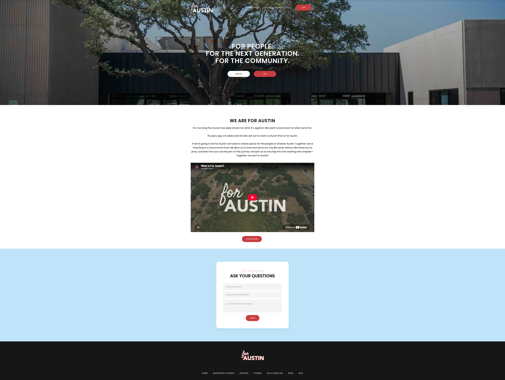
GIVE (303, 7)
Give (301, 373)
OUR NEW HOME (252, 239)
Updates (267, 7)
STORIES (279, 7)
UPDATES (238, 74)
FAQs (290, 373)
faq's (289, 7)
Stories (258, 373)
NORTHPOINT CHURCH (223, 373)
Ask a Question (275, 373)
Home (205, 373)
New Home (254, 7)
